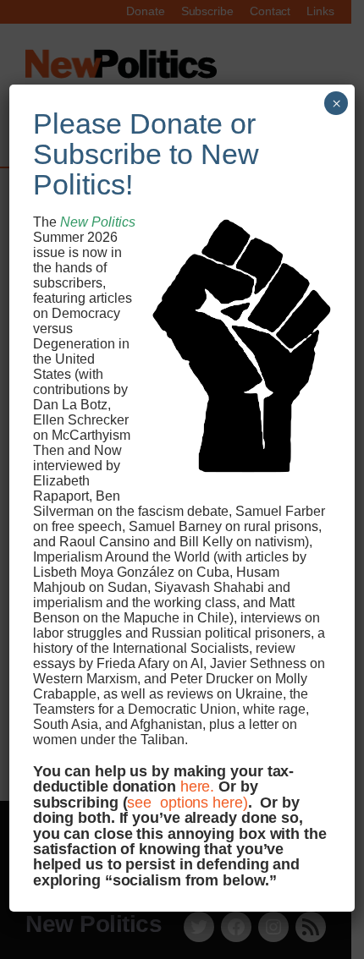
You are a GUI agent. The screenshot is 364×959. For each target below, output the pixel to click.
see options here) (187, 802)
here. (197, 786)
